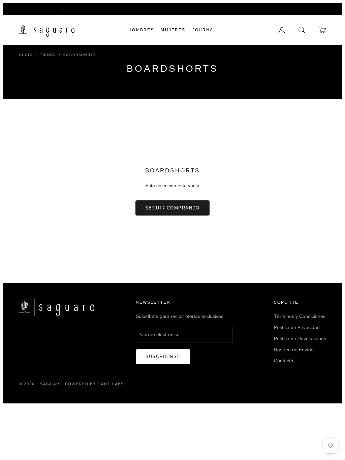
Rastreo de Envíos (293, 349)
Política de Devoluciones (300, 338)
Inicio (26, 55)
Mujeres (173, 30)
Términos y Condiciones (299, 316)
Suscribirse (163, 356)
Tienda (48, 55)
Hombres (141, 30)
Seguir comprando (172, 207)
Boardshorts (79, 55)
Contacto (283, 360)
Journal (204, 30)
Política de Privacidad (297, 327)
